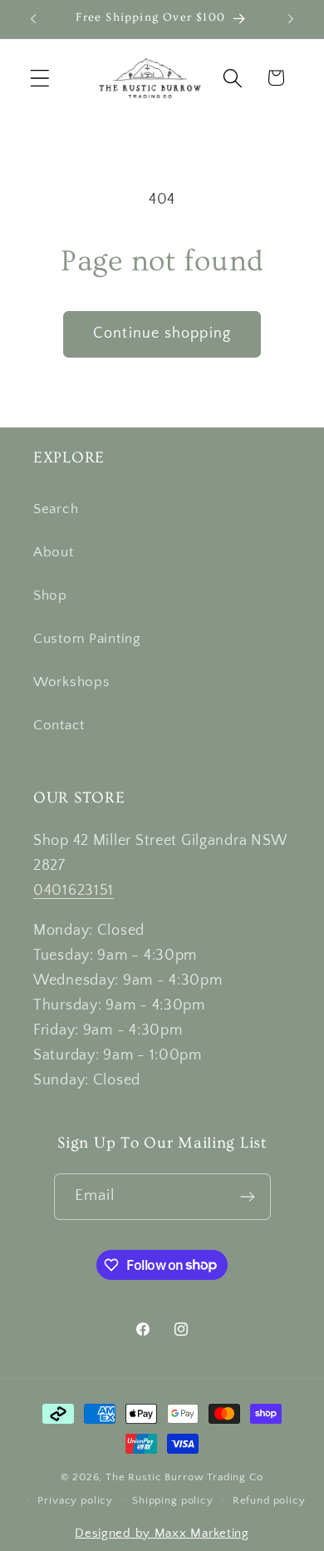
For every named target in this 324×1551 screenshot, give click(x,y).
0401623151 (73, 890)
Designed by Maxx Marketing (162, 1533)
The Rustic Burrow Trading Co (184, 1477)
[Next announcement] (290, 19)
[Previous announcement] (33, 19)
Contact (59, 725)
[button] (40, 78)
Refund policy (269, 1500)
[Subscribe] (248, 1196)
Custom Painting (87, 638)
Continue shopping (162, 333)
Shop (50, 595)
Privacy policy (75, 1500)
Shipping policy (173, 1500)
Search (55, 508)
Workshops (71, 681)
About (53, 552)
